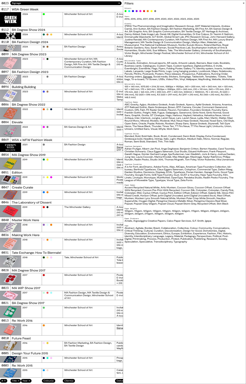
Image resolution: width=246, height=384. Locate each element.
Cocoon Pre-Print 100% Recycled (161, 190)
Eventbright (131, 68)
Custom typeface (183, 65)
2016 (139, 18)
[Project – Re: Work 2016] (10, 329)
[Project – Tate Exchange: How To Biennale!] (10, 261)
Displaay (160, 172)
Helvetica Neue (212, 115)
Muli (173, 120)
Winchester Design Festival (155, 53)
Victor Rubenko (206, 159)
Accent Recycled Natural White (142, 187)
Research (212, 238)
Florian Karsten (194, 172)
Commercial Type (207, 169)
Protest (175, 238)
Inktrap (158, 138)
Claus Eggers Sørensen (160, 151)
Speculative (146, 241)
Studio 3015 (144, 50)
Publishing (200, 238)
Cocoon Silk (188, 190)
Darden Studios (133, 172)
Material (178, 236)
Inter (137, 118)
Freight (146, 112)
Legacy (169, 236)
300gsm (158, 213)
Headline (148, 138)
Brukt (164, 136)
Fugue (161, 112)
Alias (172, 166)
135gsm (166, 210)
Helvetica (198, 115)
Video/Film (172, 79)
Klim (225, 174)
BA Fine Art (201, 28)
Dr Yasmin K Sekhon (221, 34)
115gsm (138, 210)
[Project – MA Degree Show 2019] (10, 163)
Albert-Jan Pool (151, 148)
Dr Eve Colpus (201, 34)
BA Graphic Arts (138, 31)
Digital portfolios (203, 65)
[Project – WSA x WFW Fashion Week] (10, 147)
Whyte (162, 128)
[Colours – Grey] (155, 11)
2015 (133, 18)
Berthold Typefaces (145, 169)
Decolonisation (173, 230)
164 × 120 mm (225, 86)
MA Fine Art (205, 39)
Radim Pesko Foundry (215, 177)
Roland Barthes (212, 45)
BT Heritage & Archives (215, 31)
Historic (227, 233)
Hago (169, 115)
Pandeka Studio (193, 177)
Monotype (150, 177)
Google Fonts (142, 174)
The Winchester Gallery (187, 50)
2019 (157, 18)
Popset (129, 203)
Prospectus (188, 73)
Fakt (142, 110)
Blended (129, 136)
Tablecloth (198, 76)
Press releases (173, 73)
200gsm (214, 210)
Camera (186, 107)
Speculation (131, 241)
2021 (170, 18)
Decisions (149, 172)
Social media (160, 76)
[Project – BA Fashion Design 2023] (10, 79)
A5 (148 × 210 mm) (209, 94)
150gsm (176, 210)
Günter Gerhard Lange (154, 154)
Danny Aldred (132, 34)
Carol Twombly (226, 148)
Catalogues (149, 65)
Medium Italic (194, 138)
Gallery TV (189, 68)
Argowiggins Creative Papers (149, 220)
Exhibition (186, 233)
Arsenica (227, 104)
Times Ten (168, 126)
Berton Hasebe (208, 148)
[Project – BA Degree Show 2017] (10, 312)
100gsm (129, 210)
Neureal (204, 120)
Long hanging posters (185, 71)
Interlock (145, 118)
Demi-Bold (189, 136)
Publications (203, 73)
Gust (176, 174)
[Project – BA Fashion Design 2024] (10, 48)
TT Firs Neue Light (201, 126)
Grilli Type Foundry (162, 174)
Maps (214, 71)
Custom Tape (164, 65)
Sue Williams (160, 50)
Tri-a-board (137, 79)
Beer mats (213, 63)
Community (205, 228)
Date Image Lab (150, 34)
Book (157, 136)
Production (163, 238)
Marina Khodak (162, 156)
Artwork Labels (186, 63)
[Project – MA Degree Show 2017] (10, 279)
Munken (129, 198)
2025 (196, 18)
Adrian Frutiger (133, 148)
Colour (193, 228)
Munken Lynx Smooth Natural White (155, 198)
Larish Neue (168, 118)
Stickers (173, 76)
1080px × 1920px (174, 86)
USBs (161, 79)
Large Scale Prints (155, 71)
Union (227, 126)
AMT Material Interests (207, 26)
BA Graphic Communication (164, 31)
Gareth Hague (132, 154)
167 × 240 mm (132, 89)
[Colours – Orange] (148, 11)
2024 (190, 18)
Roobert (169, 123)
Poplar (150, 123)
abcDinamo (145, 166)
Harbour (177, 115)
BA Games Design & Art (77, 126)
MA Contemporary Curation (158, 39)
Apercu (190, 104)
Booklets (225, 63)
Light (173, 138)
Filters (129, 3)
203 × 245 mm (184, 89)
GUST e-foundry (189, 174)
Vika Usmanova (225, 159)
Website (216, 79)
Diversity (129, 233)
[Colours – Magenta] (140, 11)
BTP (178, 107)
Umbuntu (218, 126)
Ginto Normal (213, 112)
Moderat (165, 120)
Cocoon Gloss (185, 187)
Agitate (139, 228)
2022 (176, 18)
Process (151, 238)
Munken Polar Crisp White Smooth (196, 198)
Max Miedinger (181, 156)
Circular (196, 107)
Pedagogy (190, 236)
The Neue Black (141, 126)
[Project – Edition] (10, 180)
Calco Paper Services (179, 220)
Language (158, 236)
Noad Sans (216, 120)
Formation (183, 110)
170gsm (195, 210)
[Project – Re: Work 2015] (10, 373)
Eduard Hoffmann (198, 151)
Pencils (129, 73)
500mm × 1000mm (194, 91)
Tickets (222, 76)
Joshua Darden (226, 154)
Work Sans (173, 128)
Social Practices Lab (178, 47)
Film (219, 233)
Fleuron (172, 110)
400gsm (179, 213)
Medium (181, 138)
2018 (151, 18)
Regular (225, 138)
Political (217, 236)
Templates (210, 76)
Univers (129, 128)
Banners (201, 63)
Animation (142, 63)
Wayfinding (204, 79)
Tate (170, 50)
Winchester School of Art (185, 53)
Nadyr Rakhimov (212, 156)
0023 (5, 3)
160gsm (186, 210)
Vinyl (182, 79)
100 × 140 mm (132, 86)
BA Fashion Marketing (182, 28)
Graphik (135, 115)
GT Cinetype (157, 115)
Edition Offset (182, 192)
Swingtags (185, 76)
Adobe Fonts (160, 166)
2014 (127, 18)
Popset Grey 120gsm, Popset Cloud (154, 203)
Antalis (128, 220)
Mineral (144, 120)
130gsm (157, 210)
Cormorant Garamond (214, 107)
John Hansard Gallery (222, 36)
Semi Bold (139, 141)
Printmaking (139, 238)
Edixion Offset (199, 192)
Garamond (185, 112)
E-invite (218, 65)
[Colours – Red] (144, 11)
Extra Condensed (215, 136)
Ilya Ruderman (176, 154)
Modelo (154, 120)
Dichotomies (210, 230)
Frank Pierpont (218, 151)
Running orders (133, 76)
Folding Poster (174, 68)
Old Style (228, 120)
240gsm (224, 210)
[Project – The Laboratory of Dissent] (10, 211)
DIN (137, 110)
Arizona (216, 104)
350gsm (169, 213)
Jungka (156, 118)
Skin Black (222, 203)
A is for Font (131, 166)
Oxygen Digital (147, 201)
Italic (166, 138)
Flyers (162, 68)
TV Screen (151, 79)
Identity (129, 236)
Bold (137, 136)
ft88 (154, 112)
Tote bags (122, 260)
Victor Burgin (132, 53)
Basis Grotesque (157, 107)
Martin (214, 118)
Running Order (219, 73)
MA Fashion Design (186, 39)
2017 (145, 18)
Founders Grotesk (200, 110)
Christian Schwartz (135, 151)
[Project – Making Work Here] (10, 244)
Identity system (204, 68)
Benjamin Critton (189, 148)
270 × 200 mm (158, 91)
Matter (222, 118)
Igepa (208, 220)
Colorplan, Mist (133, 192)
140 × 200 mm (192, 86)
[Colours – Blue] (133, 11)
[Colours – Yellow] (151, 11)
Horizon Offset (148, 195)
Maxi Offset (223, 195)
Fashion (211, 233)
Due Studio (180, 151)
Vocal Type (173, 180)
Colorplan (201, 190)
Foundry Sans (219, 110)
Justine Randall (133, 39)
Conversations (221, 228)
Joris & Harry (209, 154)
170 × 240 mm (148, 89)
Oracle (142, 123)
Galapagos (172, 112)
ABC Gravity (131, 104)
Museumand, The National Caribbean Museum (151, 45)
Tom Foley (190, 159)
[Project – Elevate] (10, 131)
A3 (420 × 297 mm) (167, 94)
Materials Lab (214, 42)
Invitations (229, 68)
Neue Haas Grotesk (187, 120)
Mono (206, 138)
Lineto (128, 177)
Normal (215, 138)
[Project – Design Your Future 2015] (10, 359)
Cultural (148, 230)
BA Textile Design (191, 31)
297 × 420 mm (175, 91)
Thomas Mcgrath (174, 159)
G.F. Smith (198, 220)
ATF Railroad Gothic (136, 107)
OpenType (177, 177)
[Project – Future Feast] (10, 345)
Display (200, 136)
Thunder (156, 126)
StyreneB (213, 123)
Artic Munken (168, 187)
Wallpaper (191, 79)
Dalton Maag (225, 169)
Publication (186, 238)
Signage (147, 76)
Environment (155, 233)
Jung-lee (130, 156)
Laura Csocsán (144, 156)
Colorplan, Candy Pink (221, 190)
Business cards (133, 65)
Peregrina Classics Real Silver (210, 201)
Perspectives (204, 236)
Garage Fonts (211, 172)
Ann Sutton (139, 28)
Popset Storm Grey (185, 203)
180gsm (204, 210)
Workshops (228, 79)
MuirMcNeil (163, 177)
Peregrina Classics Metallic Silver (174, 201)
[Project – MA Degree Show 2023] (10, 63)
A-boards (130, 63)
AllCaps (180, 166)
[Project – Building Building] (10, 96)
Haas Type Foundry (211, 174)
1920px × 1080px (166, 89)
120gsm (147, 210)
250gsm (129, 213)
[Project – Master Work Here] (10, 227)
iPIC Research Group (197, 36)
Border (148, 228)
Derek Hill (165, 34)
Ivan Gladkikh (193, 154)
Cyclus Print (166, 192)
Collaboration (168, 228)
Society (223, 238)
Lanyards (138, 71)
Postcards (148, 73)
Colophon (190, 169)
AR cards (172, 63)
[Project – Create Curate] (10, 194)
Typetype (160, 180)
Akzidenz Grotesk (157, 104)
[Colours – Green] (125, 11)
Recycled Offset (206, 203)
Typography (180, 241)
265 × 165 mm (141, 91)
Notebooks (225, 71)
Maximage (196, 156)
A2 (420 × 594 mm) (145, 94)
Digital (221, 230)
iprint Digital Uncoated (170, 195)
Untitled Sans (141, 128)
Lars (178, 118)
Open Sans (131, 123)
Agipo (143, 104)
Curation (159, 230)
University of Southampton (216, 50)
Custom (129, 110)
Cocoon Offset (203, 187)
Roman (129, 141)
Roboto (160, 123)
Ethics (166, 233)
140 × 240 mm (209, 86)
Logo (169, 71)
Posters (159, 73)
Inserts (218, 68)
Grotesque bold (133, 138)
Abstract (129, 228)
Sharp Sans (182, 123)
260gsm (139, 213)
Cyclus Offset (150, 192)
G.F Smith (157, 36)
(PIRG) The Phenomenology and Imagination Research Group (159, 26)
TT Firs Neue (182, 126)
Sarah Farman (158, 47)
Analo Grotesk (177, 104)
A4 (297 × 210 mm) (189, 94)
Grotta (145, 115)
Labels (128, 71)
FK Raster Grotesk (156, 110)
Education (141, 233)
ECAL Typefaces (175, 172)
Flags (154, 68)
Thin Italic (169, 141)
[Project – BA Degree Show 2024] (10, 36)
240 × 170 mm (216, 89)
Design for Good (192, 230)
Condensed (175, 136)
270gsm (149, 213)
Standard (151, 141)
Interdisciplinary (143, 236)
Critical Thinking (134, 230)
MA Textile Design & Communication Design (165, 42)
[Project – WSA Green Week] (10, 19)
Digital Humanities (182, 34)
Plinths (137, 73)
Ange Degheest (170, 148)
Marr (206, 118)
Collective (183, 228)
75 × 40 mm (211, 91)
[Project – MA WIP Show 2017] (10, 295)
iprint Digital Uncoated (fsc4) (200, 195)
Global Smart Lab (174, 36)
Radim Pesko (141, 159)
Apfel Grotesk (203, 104)
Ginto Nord (198, 112)
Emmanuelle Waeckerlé (138, 36)
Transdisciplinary (163, 241)
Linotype (138, 177)
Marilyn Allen (199, 42)
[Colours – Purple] (137, 11)
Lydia (200, 118)
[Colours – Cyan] (129, 11)
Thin (160, 141)
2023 (183, 18)
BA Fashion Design (157, 28)
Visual (154, 128)
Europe (175, 233)
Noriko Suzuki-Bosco (190, 45)
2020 (163, 18)
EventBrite (144, 68)
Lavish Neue (189, 118)
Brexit (156, 228)
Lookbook (204, 71)
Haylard (187, 115)
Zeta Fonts (186, 180)
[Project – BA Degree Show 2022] (10, 113)
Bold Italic (147, 136)
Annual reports (157, 63)
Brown (171, 107)
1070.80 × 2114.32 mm (152, 86)
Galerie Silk (214, 192)
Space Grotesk (198, 123)
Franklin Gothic (133, 112)
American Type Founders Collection (206, 166)
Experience (199, 233)
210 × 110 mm (200, 89)
